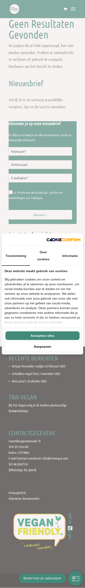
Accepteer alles (42, 335)
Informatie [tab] (70, 256)
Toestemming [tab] (15, 256)
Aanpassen (42, 346)
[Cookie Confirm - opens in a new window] (63, 239)
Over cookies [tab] (43, 255)
